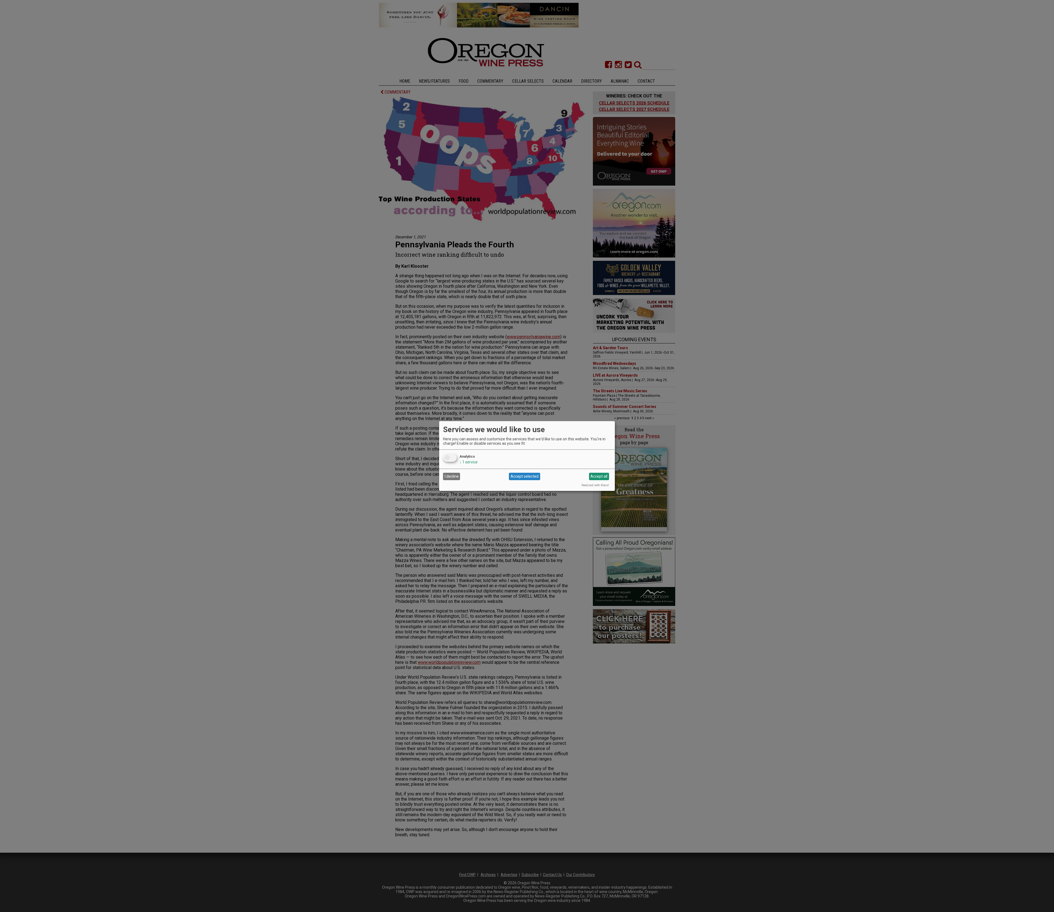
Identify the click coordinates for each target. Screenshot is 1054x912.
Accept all (598, 476)
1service (468, 462)
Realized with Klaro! (595, 485)
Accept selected (525, 476)
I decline (452, 476)
